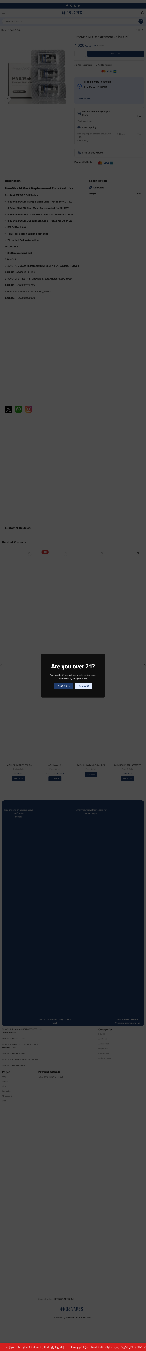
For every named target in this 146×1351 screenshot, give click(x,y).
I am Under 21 (83, 686)
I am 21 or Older (63, 686)
